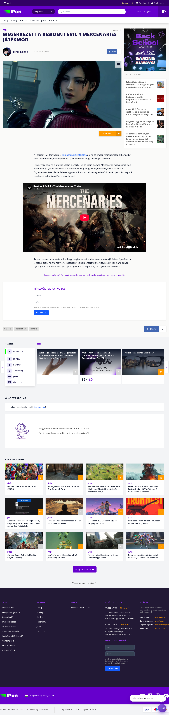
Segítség (144, 602)
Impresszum (66, 709)
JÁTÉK (5, 30)
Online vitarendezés (10, 631)
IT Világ (14, 20)
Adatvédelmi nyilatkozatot (89, 307)
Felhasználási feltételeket (66, 307)
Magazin (147, 11)
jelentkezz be (39, 407)
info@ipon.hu (160, 628)
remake (33, 328)
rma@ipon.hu (160, 621)
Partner (125, 3)
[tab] (39, 344)
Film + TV (53, 20)
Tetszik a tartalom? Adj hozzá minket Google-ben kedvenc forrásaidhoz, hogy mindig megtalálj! (84, 275)
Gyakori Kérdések (9, 622)
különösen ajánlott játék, (74, 154)
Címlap (5, 20)
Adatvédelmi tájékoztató (12, 636)
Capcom (7, 328)
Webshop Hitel (8, 607)
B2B (132, 3)
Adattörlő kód (8, 641)
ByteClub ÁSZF (89, 709)
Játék (9, 483)
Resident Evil (21, 328)
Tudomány (34, 20)
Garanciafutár (8, 617)
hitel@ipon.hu (160, 617)
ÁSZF (78, 709)
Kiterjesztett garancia (11, 612)
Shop (139, 11)
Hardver (23, 20)
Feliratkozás (41, 312)
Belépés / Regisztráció (80, 607)
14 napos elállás (9, 626)
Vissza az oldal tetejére (83, 583)
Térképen (124, 608)
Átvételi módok (8, 645)
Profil (74, 602)
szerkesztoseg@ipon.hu (162, 625)
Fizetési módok (8, 650)
